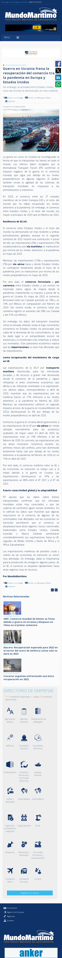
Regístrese (11, 916)
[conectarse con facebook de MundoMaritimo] (58, 64)
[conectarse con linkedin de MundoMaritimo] (58, 77)
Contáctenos (12, 908)
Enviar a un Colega (15, 97)
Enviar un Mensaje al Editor (39, 97)
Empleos (10, 920)
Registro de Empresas (15, 912)
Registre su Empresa (30, 893)
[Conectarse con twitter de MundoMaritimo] (58, 71)
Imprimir (11, 101)
